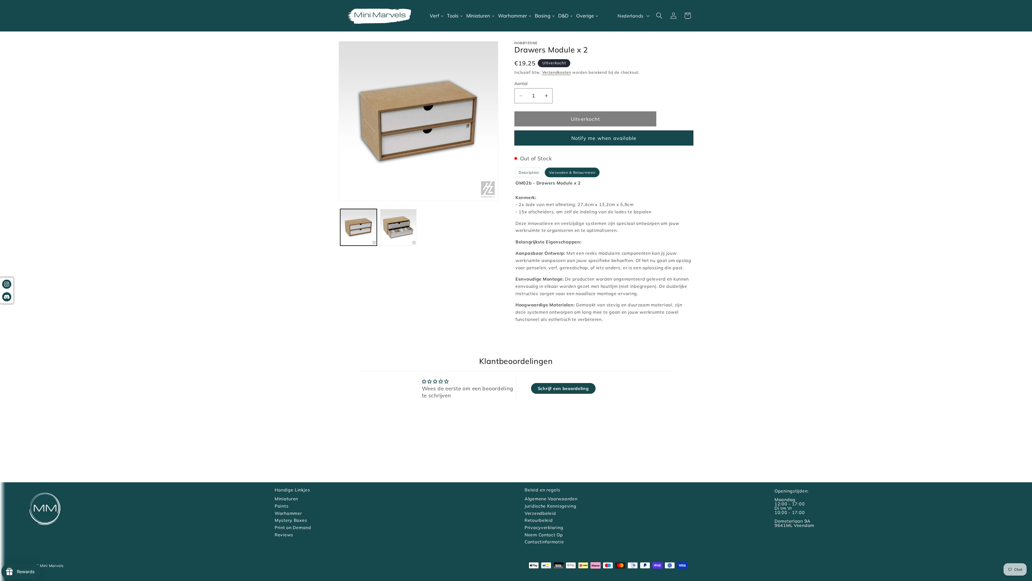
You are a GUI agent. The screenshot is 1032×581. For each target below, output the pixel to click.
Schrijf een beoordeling (563, 388)
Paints (281, 506)
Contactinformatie (544, 541)
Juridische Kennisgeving (550, 506)
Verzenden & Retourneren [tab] (572, 172)
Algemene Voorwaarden (551, 498)
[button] (659, 16)
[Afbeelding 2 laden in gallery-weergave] (398, 227)
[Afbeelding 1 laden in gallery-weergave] (358, 227)
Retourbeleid (539, 520)
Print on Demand (293, 527)
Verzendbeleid (540, 513)
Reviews (284, 534)
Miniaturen (286, 498)
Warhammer (288, 513)
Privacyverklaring (544, 527)
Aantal (521, 83)
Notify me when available (604, 138)
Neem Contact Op (544, 534)
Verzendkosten (556, 72)
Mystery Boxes (291, 520)
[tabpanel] (603, 253)
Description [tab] (529, 172)
